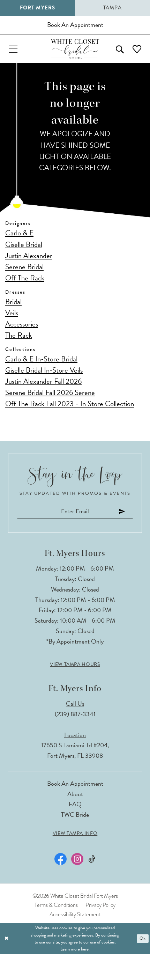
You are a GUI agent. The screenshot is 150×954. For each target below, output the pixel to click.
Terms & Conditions (56, 905)
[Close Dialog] (6, 938)
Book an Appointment (75, 783)
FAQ (75, 804)
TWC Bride (75, 814)
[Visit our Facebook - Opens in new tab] (60, 859)
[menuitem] (13, 49)
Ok (142, 938)
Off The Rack (24, 278)
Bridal (13, 301)
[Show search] (119, 48)
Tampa (112, 8)
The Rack (18, 335)
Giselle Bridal (23, 244)
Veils (11, 312)
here (85, 949)
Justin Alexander (28, 255)
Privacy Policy (100, 905)
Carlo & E (19, 233)
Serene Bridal (24, 266)
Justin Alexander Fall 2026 (43, 381)
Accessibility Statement (75, 914)
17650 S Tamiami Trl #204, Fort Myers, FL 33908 (75, 750)
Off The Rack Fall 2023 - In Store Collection (69, 403)
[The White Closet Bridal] (75, 48)
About (75, 794)
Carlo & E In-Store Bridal (41, 359)
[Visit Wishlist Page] (136, 49)
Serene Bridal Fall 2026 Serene (50, 392)
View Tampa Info (75, 833)
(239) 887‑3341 (75, 714)
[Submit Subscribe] (122, 511)
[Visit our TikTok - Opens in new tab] (92, 859)
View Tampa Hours (75, 664)
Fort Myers (37, 8)
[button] (13, 49)
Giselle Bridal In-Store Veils (44, 370)
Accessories (21, 324)
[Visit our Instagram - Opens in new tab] (77, 859)
